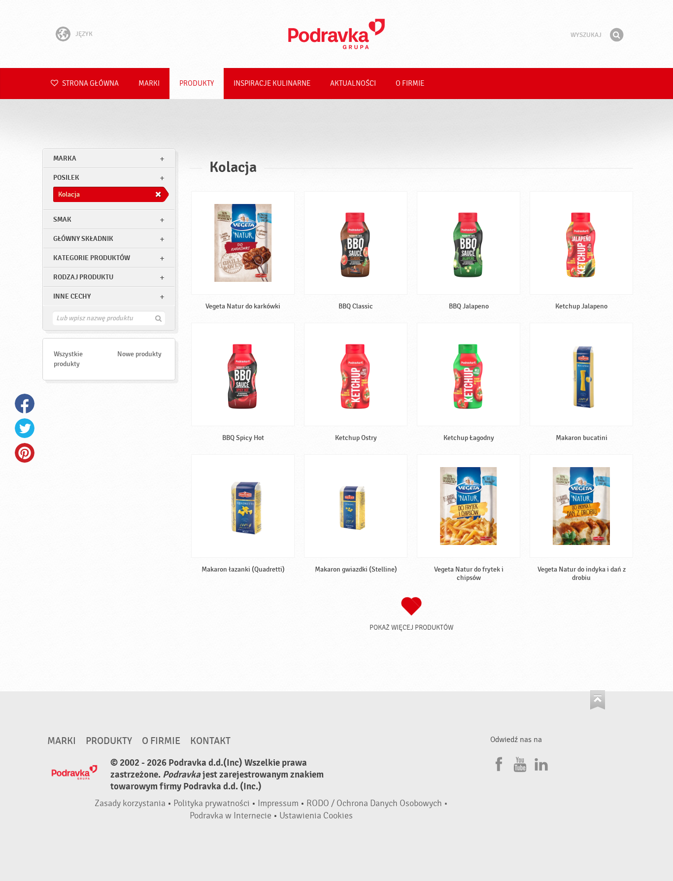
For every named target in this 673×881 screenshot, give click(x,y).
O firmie (410, 83)
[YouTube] (518, 762)
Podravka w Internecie (230, 816)
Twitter (24, 428)
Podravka (336, 34)
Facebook (24, 403)
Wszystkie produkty (68, 359)
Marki (149, 83)
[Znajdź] (616, 35)
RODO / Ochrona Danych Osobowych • (377, 803)
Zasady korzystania (130, 803)
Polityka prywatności (211, 803)
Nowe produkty (139, 354)
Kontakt (210, 741)
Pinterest (24, 453)
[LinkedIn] (540, 762)
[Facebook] (497, 762)
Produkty (196, 83)
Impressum (278, 803)
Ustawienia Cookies (316, 816)
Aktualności (353, 83)
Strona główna (90, 83)
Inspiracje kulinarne (272, 83)
